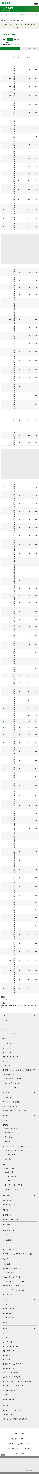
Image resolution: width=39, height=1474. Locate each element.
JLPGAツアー (6, 1052)
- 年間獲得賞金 (8, 1133)
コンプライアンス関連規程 (11, 1377)
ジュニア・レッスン (8, 1034)
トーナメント (6, 1025)
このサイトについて (19, 1433)
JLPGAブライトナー (9, 1230)
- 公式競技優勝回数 (10, 1176)
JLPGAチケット (7, 1215)
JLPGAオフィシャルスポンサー (12, 1364)
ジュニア (5, 1259)
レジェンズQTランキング (10, 1087)
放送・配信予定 (7, 1200)
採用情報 (5, 1394)
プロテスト (28, 14)
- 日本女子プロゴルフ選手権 (13, 1185)
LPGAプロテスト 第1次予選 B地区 (12, 20)
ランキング (6, 1092)
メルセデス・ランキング (10, 1097)
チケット (5, 1210)
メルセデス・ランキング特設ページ (14, 1110)
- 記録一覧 (7, 1141)
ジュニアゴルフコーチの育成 (11, 1277)
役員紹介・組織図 (8, 1342)
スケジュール (6, 1048)
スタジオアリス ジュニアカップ (12, 1286)
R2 (10, 39)
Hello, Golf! (6, 1264)
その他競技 (6, 1066)
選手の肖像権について (9, 1390)
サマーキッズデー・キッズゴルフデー (14, 1290)
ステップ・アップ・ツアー (11, 1057)
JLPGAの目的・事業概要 (10, 1346)
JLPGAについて (7, 1328)
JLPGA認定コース (8, 1368)
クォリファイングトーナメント (12, 1079)
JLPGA (4, 1038)
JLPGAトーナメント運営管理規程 (13, 1386)
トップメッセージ (8, 1338)
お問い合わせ (20, 1453)
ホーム (3, 14)
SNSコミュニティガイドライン (19, 1443)
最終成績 (16, 39)
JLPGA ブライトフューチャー (12, 1410)
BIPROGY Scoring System (14, 44)
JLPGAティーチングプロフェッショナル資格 (17, 1254)
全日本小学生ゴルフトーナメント (13, 1281)
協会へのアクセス (8, 1351)
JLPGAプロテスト (8, 1249)
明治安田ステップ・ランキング (12, 1106)
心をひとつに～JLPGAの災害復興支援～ (15, 1419)
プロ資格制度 (6, 1240)
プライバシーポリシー (19, 1438)
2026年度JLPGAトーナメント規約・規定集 (16, 1381)
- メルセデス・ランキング (12, 1128)
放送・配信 (6, 1195)
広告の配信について (32, 1470)
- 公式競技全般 (8, 1172)
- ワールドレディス (10, 1181)
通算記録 (5, 1164)
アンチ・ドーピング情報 (10, 1373)
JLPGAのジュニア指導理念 (11, 1268)
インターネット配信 (9, 1205)
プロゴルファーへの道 (15, 14)
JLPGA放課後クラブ (9, 1294)
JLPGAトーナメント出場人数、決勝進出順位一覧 (18, 1070)
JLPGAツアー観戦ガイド (10, 1219)
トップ (4, 1021)
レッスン (5, 1299)
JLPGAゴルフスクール (9, 1309)
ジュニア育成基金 (8, 1273)
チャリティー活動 (8, 1415)
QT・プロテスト (7, 1029)
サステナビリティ (8, 1405)
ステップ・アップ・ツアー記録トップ (14, 1147)
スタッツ (5, 1116)
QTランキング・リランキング (12, 1083)
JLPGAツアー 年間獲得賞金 (11, 1102)
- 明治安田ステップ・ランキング (14, 1150)
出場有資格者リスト (9, 1074)
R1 (4, 39)
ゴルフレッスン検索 (9, 1318)
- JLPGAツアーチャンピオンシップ (15, 1189)
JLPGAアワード (7, 1355)
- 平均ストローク (9, 1137)
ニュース (5, 1016)
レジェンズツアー (8, 1061)
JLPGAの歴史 (6, 1360)
